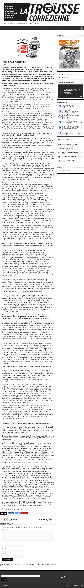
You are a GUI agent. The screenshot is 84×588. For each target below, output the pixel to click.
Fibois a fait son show (68, 148)
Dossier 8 (60, 110)
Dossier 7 (60, 109)
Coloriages (23, 28)
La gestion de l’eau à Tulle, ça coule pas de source (11, 519)
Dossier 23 (60, 127)
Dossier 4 (60, 106)
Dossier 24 (60, 128)
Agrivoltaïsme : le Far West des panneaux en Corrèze (70, 150)
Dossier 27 (60, 133)
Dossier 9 (60, 111)
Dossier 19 (60, 121)
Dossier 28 (60, 134)
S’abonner (8, 28)
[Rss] (67, 585)
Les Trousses (16, 28)
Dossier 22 (60, 126)
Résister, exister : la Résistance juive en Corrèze (69, 156)
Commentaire (5, 529)
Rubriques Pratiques (63, 28)
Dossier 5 (60, 107)
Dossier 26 (60, 131)
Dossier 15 (60, 115)
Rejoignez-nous (44, 28)
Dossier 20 (60, 122)
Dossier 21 (60, 125)
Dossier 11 (60, 112)
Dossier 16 (60, 117)
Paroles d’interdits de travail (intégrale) (45, 519)
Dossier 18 (60, 120)
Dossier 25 (60, 129)
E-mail (4, 548)
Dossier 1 (60, 105)
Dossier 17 (60, 118)
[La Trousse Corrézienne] (42, 13)
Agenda (38, 28)
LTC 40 (5, 64)
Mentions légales (5, 585)
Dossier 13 (60, 114)
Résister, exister (61, 157)
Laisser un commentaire (14, 64)
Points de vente (30, 28)
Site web (4, 554)
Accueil (3, 28)
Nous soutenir (53, 28)
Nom (3, 543)
